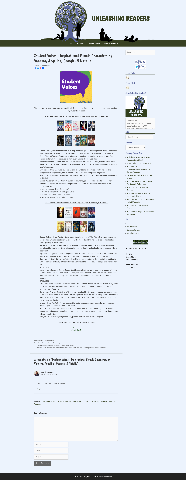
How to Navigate (111, 43)
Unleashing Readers (121, 18)
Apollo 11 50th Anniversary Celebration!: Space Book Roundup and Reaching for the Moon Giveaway (70, 348)
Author (38, 343)
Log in (129, 223)
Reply (39, 389)
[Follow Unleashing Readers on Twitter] (140, 68)
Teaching (56, 343)
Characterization (49, 341)
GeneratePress (107, 477)
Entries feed (132, 227)
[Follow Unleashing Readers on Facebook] (140, 63)
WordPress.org (133, 233)
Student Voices (47, 343)
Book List (39, 341)
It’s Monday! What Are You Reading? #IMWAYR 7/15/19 (55, 345)
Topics (128, 132)
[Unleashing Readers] (136, 117)
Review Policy (94, 43)
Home (70, 43)
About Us (80, 43)
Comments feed (133, 230)
